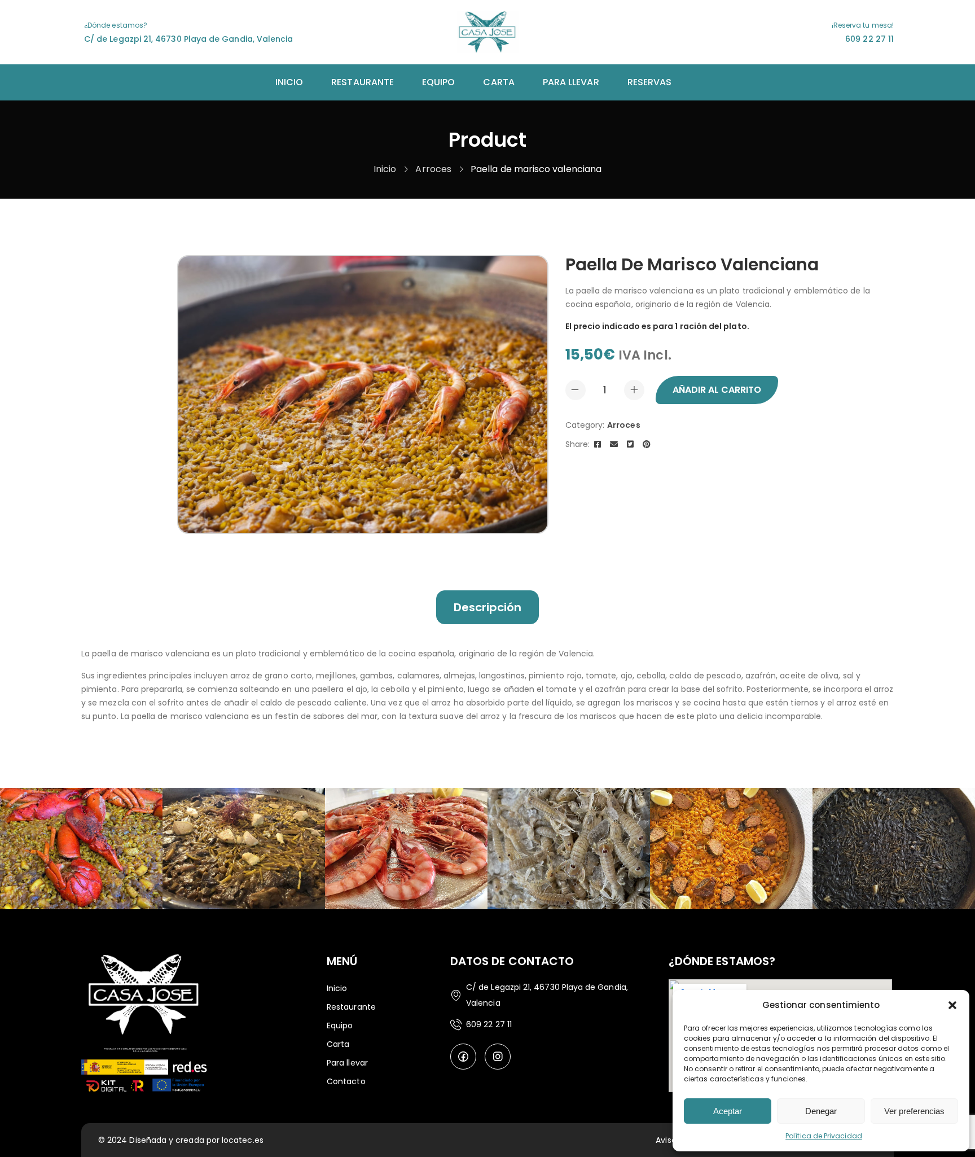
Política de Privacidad (823, 1136)
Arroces (433, 169)
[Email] (614, 444)
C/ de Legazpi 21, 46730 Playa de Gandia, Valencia (188, 39)
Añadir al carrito (717, 389)
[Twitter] (630, 444)
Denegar (821, 1111)
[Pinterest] (647, 444)
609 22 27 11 (869, 39)
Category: (585, 425)
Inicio (385, 169)
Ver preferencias (914, 1111)
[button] (952, 1005)
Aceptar (727, 1111)
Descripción (488, 607)
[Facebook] (597, 444)
